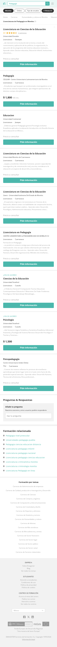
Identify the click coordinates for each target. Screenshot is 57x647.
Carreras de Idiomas (28, 523)
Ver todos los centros (28, 604)
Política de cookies (28, 587)
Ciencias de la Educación (16, 278)
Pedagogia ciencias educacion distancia (23, 444)
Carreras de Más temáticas (28, 527)
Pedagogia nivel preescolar (18, 435)
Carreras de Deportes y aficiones (28, 511)
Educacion (8, 115)
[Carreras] (4, 3)
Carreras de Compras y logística (28, 499)
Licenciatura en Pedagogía (17, 232)
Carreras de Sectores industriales (28, 552)
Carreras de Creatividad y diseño (28, 507)
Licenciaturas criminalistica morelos (22, 462)
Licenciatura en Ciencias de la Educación (24, 29)
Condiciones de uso (28, 582)
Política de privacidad (28, 585)
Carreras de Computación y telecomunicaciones (28, 503)
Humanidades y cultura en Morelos (35, 17)
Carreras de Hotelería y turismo (28, 515)
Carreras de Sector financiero (28, 536)
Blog (28, 568)
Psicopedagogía (11, 359)
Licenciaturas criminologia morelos (21, 466)
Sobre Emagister (28, 566)
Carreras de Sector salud (28, 548)
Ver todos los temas (28, 571)
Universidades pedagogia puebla (20, 440)
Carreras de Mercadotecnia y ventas (28, 531)
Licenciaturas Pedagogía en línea (20, 470)
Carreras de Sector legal (28, 540)
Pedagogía (8, 75)
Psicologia (8, 319)
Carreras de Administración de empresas (28, 486)
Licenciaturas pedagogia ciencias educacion (25, 457)
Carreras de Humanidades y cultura (28, 519)
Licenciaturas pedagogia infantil (20, 448)
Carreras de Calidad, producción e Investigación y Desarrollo (28, 490)
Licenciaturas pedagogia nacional (21, 453)
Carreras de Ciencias (28, 494)
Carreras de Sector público (28, 544)
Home (5, 17)
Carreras (14, 17)
